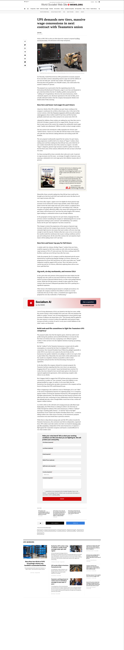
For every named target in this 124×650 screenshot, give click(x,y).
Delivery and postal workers (50, 530)
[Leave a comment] (25, 62)
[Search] (99, 9)
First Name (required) (48, 442)
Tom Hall (39, 32)
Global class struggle (71, 530)
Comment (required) (47, 477)
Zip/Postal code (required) (49, 466)
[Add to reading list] (25, 65)
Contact (92, 1)
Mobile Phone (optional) (48, 460)
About (96, 1)
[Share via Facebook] (25, 41)
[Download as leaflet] (25, 58)
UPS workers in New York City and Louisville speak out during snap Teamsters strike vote (74, 512)
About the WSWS (70, 11)
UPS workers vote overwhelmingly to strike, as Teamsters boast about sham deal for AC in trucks (44, 512)
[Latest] (27, 9)
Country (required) (47, 472)
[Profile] (99, 2)
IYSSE (64, 11)
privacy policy (56, 494)
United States (80, 530)
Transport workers (61, 530)
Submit (62, 499)
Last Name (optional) (48, 448)
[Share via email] (25, 55)
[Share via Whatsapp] (25, 48)
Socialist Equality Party (56, 11)
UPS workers (40, 530)
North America (40, 533)
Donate (82, 11)
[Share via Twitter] (25, 45)
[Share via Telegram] (25, 51)
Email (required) (46, 454)
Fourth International (44, 11)
